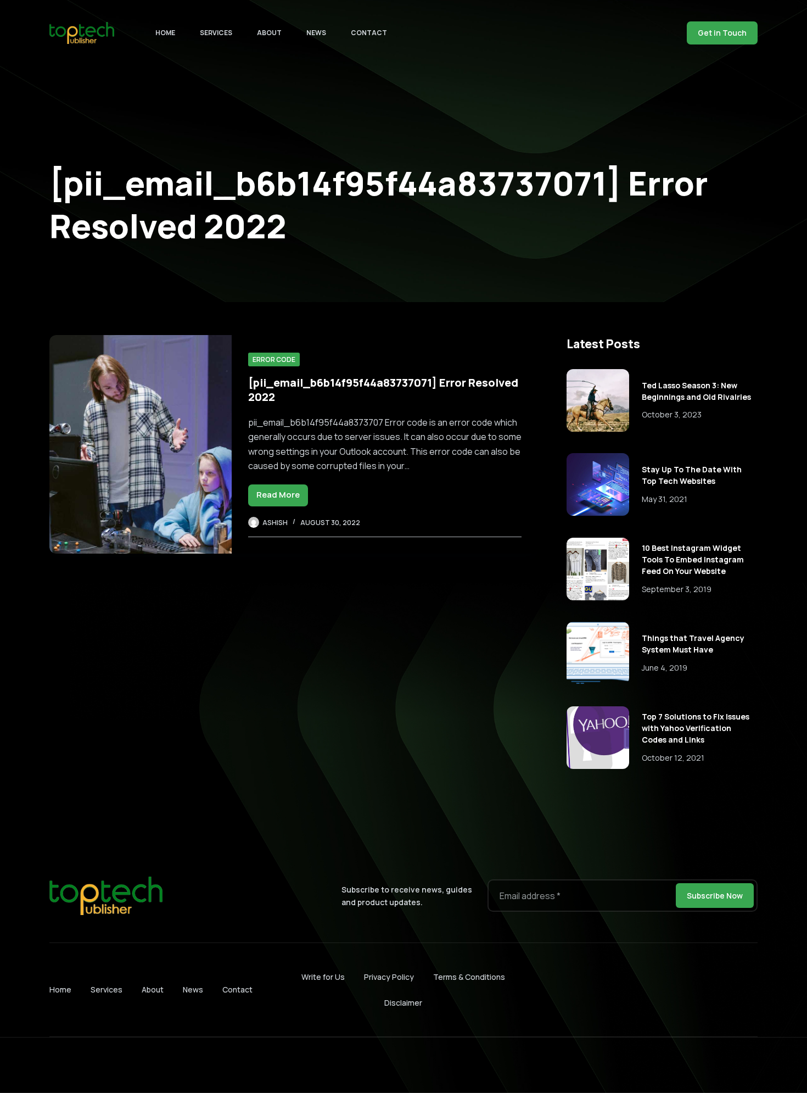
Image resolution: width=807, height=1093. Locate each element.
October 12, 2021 (673, 757)
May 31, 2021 (664, 499)
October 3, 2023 (672, 414)
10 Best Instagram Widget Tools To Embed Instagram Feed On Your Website (693, 559)
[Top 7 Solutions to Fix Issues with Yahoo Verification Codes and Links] (598, 737)
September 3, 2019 (676, 589)
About (269, 32)
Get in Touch (722, 32)
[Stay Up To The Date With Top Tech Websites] (598, 484)
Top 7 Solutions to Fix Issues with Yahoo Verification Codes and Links (695, 728)
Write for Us (323, 977)
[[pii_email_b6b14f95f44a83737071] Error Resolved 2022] (140, 444)
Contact (369, 32)
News (316, 32)
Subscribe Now (715, 895)
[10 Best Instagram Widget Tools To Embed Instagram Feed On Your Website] (598, 569)
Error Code (274, 359)
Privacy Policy (389, 977)
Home (165, 32)
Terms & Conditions (469, 977)
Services (216, 32)
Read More (282, 497)
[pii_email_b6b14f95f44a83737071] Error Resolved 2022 (383, 389)
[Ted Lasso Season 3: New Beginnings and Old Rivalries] (598, 400)
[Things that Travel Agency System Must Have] (598, 653)
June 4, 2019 (664, 667)
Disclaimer (403, 1002)
